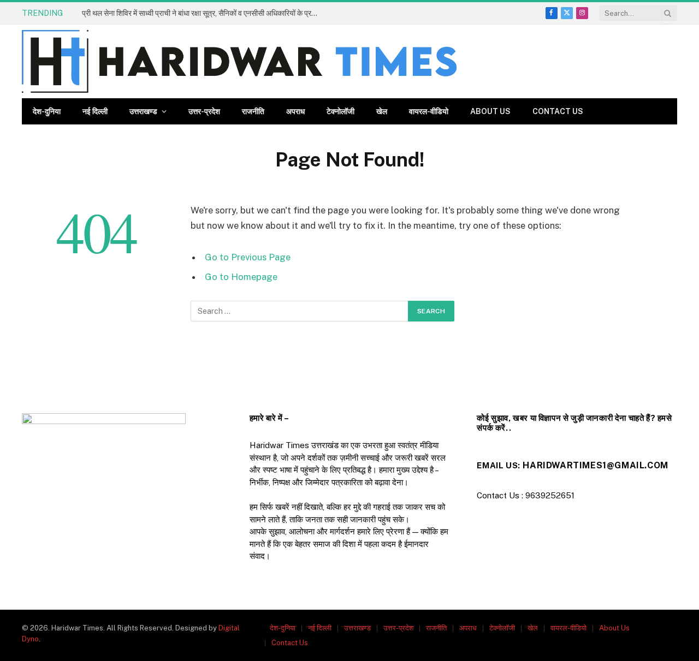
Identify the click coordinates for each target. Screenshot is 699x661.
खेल (381, 111)
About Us (490, 111)
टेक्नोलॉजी (340, 111)
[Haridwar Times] (239, 61)
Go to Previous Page (248, 257)
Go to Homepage (241, 276)
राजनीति (253, 111)
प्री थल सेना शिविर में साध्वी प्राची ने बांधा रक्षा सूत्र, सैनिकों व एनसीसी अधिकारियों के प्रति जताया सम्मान (205, 13)
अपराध (295, 111)
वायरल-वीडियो (428, 111)
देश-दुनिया (47, 111)
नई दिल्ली (95, 111)
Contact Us (557, 111)
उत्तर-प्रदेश (204, 111)
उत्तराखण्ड (143, 111)
